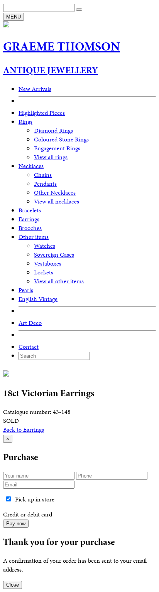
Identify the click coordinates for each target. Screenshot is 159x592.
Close (12, 585)
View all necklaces (56, 201)
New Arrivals (35, 88)
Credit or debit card (27, 514)
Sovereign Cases (54, 254)
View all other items (59, 281)
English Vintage (38, 298)
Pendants (45, 183)
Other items (34, 236)
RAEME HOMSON (61, 46)
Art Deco (30, 322)
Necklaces (31, 165)
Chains (43, 174)
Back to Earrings (23, 429)
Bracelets (30, 210)
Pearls (26, 290)
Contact (29, 346)
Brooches (30, 228)
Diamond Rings (53, 130)
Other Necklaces (55, 192)
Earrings (29, 219)
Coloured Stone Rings (61, 139)
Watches (44, 245)
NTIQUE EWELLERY (50, 70)
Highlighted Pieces (42, 112)
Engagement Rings (57, 148)
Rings (25, 121)
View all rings (51, 157)
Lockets (43, 272)
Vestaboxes (47, 263)
